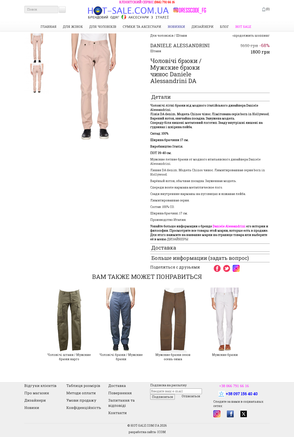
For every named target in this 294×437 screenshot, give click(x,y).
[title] (36, 48)
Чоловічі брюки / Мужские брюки (121, 357)
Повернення (120, 392)
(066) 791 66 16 (164, 2)
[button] (27, 324)
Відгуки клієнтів (40, 385)
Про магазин (36, 392)
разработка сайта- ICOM (147, 432)
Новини (31, 407)
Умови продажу (81, 400)
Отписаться (191, 396)
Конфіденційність (83, 407)
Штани (155, 51)
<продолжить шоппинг (251, 35)
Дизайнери (203, 26)
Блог (224, 26)
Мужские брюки (225, 355)
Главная (48, 26)
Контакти (117, 412)
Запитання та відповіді (121, 403)
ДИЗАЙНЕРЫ (177, 239)
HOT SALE (243, 26)
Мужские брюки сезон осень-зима (172, 357)
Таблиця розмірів (83, 385)
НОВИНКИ (176, 26)
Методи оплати (81, 392)
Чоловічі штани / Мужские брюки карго (69, 357)
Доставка (117, 385)
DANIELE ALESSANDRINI (180, 45)
